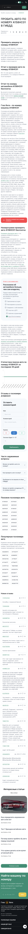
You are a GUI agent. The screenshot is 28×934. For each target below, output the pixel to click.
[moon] (22, 2)
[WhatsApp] (22, 32)
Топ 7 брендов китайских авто (13, 829)
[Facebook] (10, 32)
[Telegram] (19, 32)
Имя (4, 411)
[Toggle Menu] (26, 2)
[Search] (24, 7)
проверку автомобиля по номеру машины (14, 341)
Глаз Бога (21, 133)
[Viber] (26, 32)
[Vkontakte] (13, 32)
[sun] (16, 2)
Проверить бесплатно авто (9, 233)
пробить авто (5, 180)
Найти (22, 894)
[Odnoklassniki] (16, 32)
